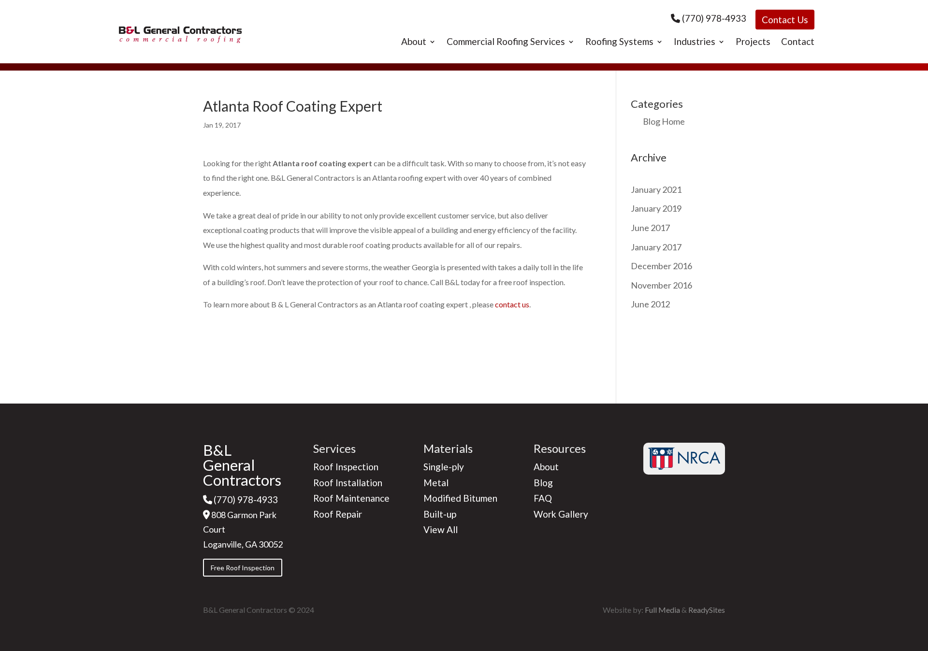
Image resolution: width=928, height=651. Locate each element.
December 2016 (661, 265)
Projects (753, 42)
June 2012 (650, 304)
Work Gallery (561, 514)
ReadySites (706, 609)
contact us (512, 304)
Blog (543, 482)
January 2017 (656, 247)
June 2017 (650, 227)
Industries (694, 42)
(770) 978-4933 (714, 18)
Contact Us (785, 19)
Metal (436, 482)
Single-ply (443, 466)
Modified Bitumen (460, 498)
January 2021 (656, 189)
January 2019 (656, 208)
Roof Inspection (345, 466)
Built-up (439, 514)
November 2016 (661, 285)
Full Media (662, 609)
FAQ (543, 498)
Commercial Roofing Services (506, 42)
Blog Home (664, 121)
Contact (797, 42)
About (413, 42)
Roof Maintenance (351, 498)
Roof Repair (337, 514)
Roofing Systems (619, 42)
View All (440, 529)
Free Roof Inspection (243, 568)
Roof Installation (347, 482)
